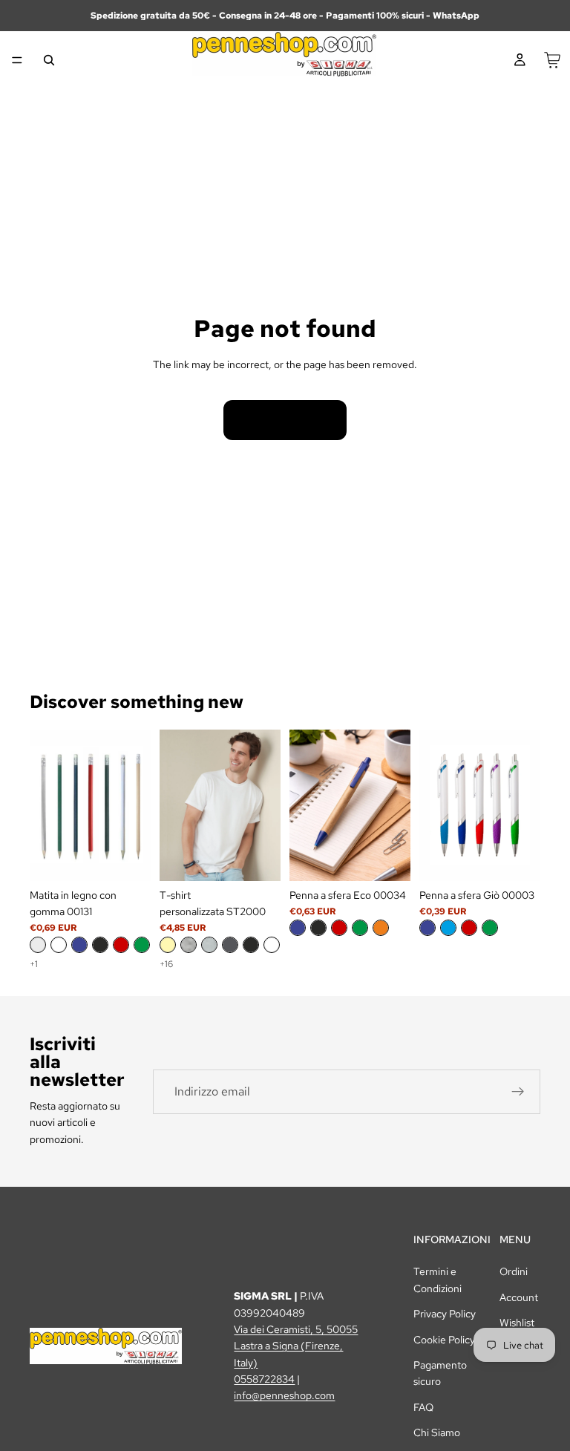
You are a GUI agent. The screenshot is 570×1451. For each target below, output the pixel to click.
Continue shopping (285, 420)
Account (518, 1297)
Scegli (140, 858)
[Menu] (17, 60)
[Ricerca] (49, 60)
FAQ (423, 1407)
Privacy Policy (444, 1313)
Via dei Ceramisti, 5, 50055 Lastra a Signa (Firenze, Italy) (296, 1346)
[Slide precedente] (46, 805)
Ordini (513, 1271)
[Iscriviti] (518, 1091)
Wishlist (516, 1322)
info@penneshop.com (284, 1395)
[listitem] (38, 945)
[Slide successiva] (134, 805)
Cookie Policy (444, 1339)
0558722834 (264, 1379)
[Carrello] (552, 60)
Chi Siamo (436, 1432)
